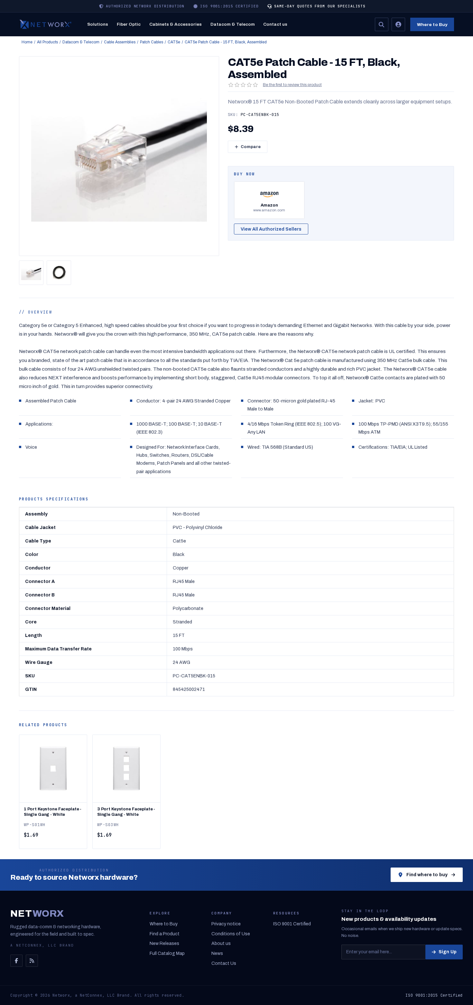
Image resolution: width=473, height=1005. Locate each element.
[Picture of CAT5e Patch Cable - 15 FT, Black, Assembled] (31, 272)
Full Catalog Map (167, 953)
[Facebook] (16, 961)
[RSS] (32, 961)
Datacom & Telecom (232, 24)
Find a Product (165, 933)
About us (221, 943)
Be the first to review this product (292, 85)
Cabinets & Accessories (175, 24)
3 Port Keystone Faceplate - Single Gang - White (126, 812)
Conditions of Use (230, 933)
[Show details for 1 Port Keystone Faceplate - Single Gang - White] (53, 768)
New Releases (164, 943)
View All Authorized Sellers (271, 229)
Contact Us (223, 963)
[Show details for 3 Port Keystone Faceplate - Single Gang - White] (126, 768)
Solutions (97, 24)
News (217, 953)
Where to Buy (432, 24)
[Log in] (398, 24)
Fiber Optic (129, 24)
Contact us (275, 24)
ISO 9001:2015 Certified (434, 995)
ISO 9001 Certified (292, 923)
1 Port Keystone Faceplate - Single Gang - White (53, 812)
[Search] (381, 24)
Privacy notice (226, 923)
